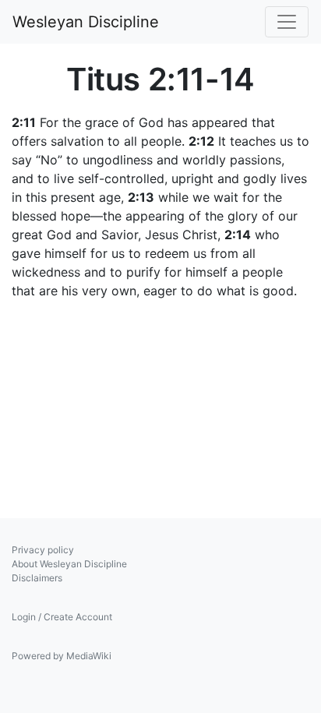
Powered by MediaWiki (61, 656)
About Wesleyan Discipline (69, 564)
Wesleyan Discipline (85, 21)
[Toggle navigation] (287, 21)
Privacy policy (43, 550)
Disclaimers (37, 578)
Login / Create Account (62, 617)
